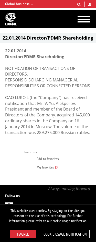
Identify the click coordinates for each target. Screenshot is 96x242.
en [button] (90, 5)
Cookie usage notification (65, 234)
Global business (17, 4)
